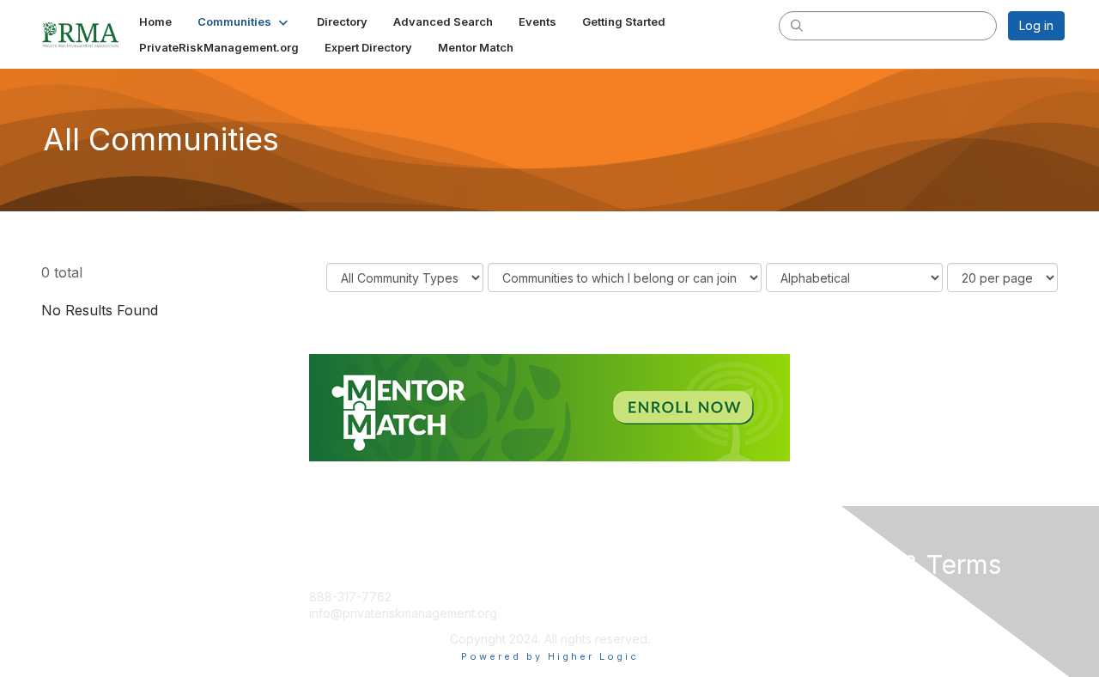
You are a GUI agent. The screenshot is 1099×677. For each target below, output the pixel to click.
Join (568, 596)
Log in (1036, 25)
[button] (244, 21)
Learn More (589, 613)
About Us (830, 596)
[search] (797, 25)
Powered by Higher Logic (550, 656)
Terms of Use (843, 613)
